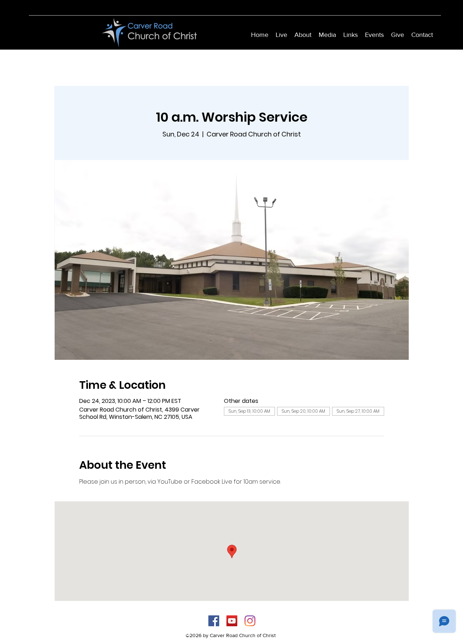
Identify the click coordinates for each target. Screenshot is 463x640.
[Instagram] (250, 620)
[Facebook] (213, 620)
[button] (303, 35)
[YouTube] (231, 620)
